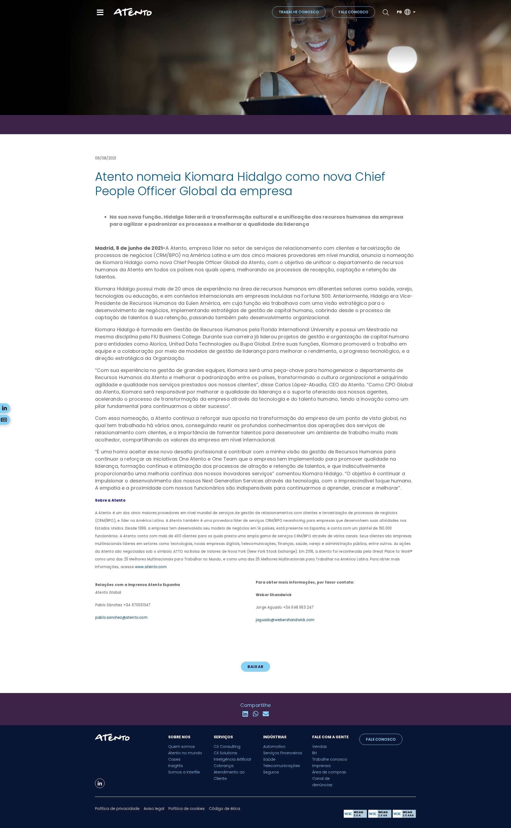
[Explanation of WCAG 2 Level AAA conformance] (404, 816)
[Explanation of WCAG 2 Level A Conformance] (356, 816)
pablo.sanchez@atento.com (121, 617)
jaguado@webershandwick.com (285, 619)
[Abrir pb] (414, 12)
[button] (245, 714)
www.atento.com (151, 566)
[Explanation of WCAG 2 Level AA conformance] (380, 816)
